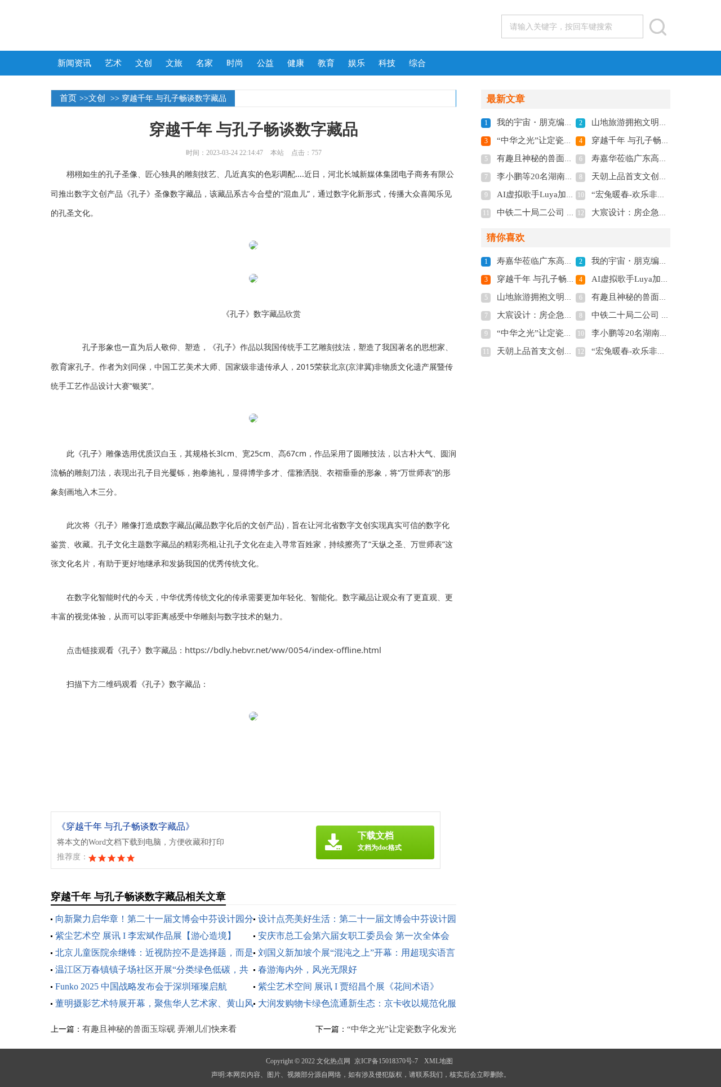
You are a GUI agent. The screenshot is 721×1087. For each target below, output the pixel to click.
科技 (387, 63)
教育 (326, 63)
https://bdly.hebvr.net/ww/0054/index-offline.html (283, 649)
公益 (265, 63)
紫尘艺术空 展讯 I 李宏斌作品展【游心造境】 (145, 935)
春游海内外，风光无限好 (307, 969)
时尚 (234, 63)
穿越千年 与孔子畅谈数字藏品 (647, 140)
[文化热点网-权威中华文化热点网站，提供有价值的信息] (167, 26)
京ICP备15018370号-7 (386, 1061)
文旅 (174, 63)
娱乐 (356, 63)
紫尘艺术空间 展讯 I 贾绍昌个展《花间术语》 (348, 986)
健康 (295, 63)
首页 (68, 98)
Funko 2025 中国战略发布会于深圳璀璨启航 (141, 986)
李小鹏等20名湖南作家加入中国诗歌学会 (573, 176)
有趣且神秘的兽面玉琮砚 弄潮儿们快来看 (159, 1028)
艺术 (113, 63)
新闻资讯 (74, 63)
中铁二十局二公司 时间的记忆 (553, 212)
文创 (143, 63)
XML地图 (438, 1061)
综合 (417, 63)
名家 (204, 63)
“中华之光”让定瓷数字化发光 (401, 1028)
